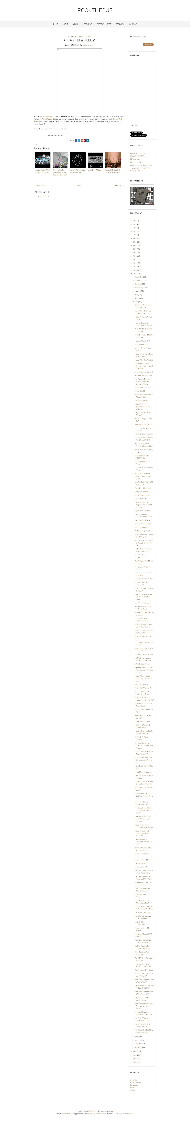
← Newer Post (40, 186)
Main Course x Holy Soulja (143, 970)
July (136, 295)
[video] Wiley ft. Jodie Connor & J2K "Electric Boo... (143, 678)
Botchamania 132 (140, 867)
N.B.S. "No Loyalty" (141, 684)
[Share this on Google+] (82, 140)
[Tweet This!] (79, 140)
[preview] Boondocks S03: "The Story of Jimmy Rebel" (143, 1006)
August (137, 291)
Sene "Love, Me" (140, 499)
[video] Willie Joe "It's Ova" (143, 360)
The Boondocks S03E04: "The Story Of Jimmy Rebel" (143, 810)
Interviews (87, 24)
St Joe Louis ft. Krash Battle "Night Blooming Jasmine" (60, 172)
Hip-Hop (71, 36)
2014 (135, 260)
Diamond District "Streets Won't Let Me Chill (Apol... (143, 596)
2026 (135, 221)
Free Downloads (104, 24)
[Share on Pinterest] (85, 140)
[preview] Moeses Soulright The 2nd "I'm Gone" (143, 841)
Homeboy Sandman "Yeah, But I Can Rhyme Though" (143, 745)
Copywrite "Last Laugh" (143, 524)
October (138, 284)
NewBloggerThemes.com (96, 1114)
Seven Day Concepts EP (143, 721)
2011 (135, 270)
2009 (135, 1052)
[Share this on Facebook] (76, 140)
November (139, 281)
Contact (133, 24)
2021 (135, 235)
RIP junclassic (135, 159)
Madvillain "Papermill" (142, 531)
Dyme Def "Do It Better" (143, 520)
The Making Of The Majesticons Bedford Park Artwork (143, 504)
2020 (135, 238)
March (137, 1040)
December (139, 277)
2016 (135, 253)
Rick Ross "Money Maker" (79, 40)
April (136, 1037)
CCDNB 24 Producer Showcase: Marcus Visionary (142, 406)
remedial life (85, 36)
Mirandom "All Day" (94, 170)
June (137, 298)
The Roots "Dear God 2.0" (143, 912)
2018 (135, 245)
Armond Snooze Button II (143, 372)
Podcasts (120, 24)
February (138, 1044)
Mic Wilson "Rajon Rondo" (143, 654)
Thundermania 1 (140, 863)
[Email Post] (35, 145)
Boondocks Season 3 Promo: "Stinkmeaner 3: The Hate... (143, 366)
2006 (135, 1062)
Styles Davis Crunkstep (143, 511)
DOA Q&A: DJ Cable (141, 664)
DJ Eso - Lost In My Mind (143, 860)
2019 (135, 242)
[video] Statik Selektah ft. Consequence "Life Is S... (143, 760)
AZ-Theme (68, 1114)
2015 (135, 256)
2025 (135, 224)
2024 (135, 228)
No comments (88, 45)
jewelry (132, 1087)
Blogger (111, 1111)
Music (75, 24)
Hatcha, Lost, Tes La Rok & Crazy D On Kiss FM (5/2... (143, 542)
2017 (135, 249)
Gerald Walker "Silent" (142, 495)
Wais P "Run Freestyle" (142, 388)
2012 (135, 267)
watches (133, 1080)
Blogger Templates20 (126, 1114)
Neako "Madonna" (141, 527)
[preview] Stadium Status (143, 425)
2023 (135, 231)
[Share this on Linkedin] (87, 140)
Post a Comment (44, 196)
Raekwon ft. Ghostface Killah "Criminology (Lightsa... (142, 819)
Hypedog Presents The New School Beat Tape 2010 (143, 670)
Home (55, 24)
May (136, 302)
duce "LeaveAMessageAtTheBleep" (143, 642)
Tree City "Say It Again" (142, 603)
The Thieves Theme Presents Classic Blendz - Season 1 (142, 381)
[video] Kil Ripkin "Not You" (143, 434)
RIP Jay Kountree (136, 162)
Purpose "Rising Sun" (142, 341)
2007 (135, 1059)
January (138, 1047)
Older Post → (119, 186)
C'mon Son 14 (139, 391)
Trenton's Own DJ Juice (143, 376)
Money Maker (48, 116)
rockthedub (95, 10)
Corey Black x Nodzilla (142, 772)
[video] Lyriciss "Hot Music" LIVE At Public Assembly (143, 833)
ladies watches (136, 1082)
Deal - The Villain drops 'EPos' (141, 165)
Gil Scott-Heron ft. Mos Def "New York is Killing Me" (143, 795)
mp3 (77, 36)
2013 (135, 263)
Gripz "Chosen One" (141, 344)
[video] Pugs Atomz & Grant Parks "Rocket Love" (142, 476)
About (65, 24)
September (139, 288)
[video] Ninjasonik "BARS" (143, 636)
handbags (134, 1085)
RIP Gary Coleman (141, 401)
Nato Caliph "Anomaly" (142, 688)
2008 (135, 1055)
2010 (135, 274)
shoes (132, 1090)
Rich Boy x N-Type (141, 492)
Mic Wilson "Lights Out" (142, 488)
